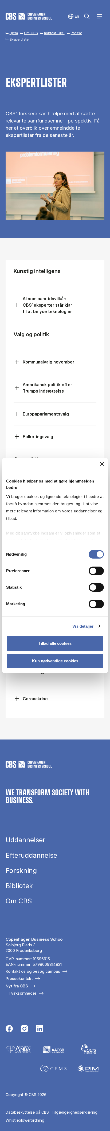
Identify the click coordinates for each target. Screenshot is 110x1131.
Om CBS (31, 33)
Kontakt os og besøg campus (33, 971)
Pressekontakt (19, 978)
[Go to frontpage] (29, 16)
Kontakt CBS (54, 33)
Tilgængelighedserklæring (74, 1112)
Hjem (14, 33)
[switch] (96, 571)
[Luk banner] (102, 464)
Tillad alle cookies (55, 643)
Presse (76, 33)
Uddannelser (25, 840)
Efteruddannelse (31, 855)
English (73, 16)
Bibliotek (19, 886)
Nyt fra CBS (17, 985)
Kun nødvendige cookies (55, 661)
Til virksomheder (21, 993)
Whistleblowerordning (25, 1120)
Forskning (21, 870)
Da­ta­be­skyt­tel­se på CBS (27, 1112)
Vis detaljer (82, 626)
